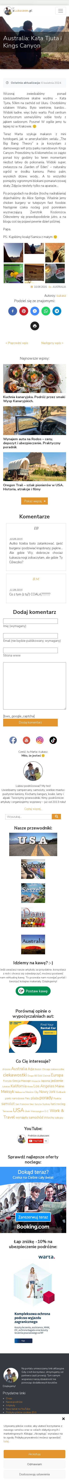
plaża (35, 1098)
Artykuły (10, 1405)
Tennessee (7, 1111)
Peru (27, 1098)
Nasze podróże (14, 1402)
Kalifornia (19, 1086)
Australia (59, 287)
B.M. (36, 579)
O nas (9, 1398)
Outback (60, 1092)
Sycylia (38, 1104)
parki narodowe (14, 1098)
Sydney (46, 1104)
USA (18, 1110)
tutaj (6, 1441)
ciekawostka (57, 1069)
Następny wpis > (52, 343)
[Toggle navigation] (60, 11)
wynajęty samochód (29, 1117)
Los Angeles (43, 1086)
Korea (30, 1086)
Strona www (12, 655)
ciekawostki (15, 1075)
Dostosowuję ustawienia (34, 1474)
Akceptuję (34, 1454)
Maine (59, 1086)
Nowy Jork (47, 1091)
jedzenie (57, 1080)
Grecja (16, 1081)
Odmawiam (34, 1464)
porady (46, 1098)
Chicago (46, 1069)
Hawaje (26, 1081)
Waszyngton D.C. (40, 1111)
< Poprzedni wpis (17, 343)
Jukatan (6, 1086)
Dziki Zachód (44, 1075)
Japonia (45, 1081)
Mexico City (31, 1092)
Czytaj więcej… (33, 809)
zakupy (59, 1117)
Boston (38, 1069)
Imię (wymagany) (14, 626)
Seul (32, 1104)
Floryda (7, 1081)
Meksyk (7, 1091)
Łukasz (61, 296)
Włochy (49, 1118)
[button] (63, 1418)
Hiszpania (35, 1081)
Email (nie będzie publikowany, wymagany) (32, 641)
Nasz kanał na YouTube (18, 1409)
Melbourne (20, 1092)
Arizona (6, 1069)
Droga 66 (32, 1075)
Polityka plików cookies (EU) (21, 1412)
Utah (27, 1111)
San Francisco (22, 1104)
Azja (31, 1069)
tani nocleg (58, 1104)
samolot (8, 1103)
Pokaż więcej (33, 501)
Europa (57, 1075)
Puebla (57, 1098)
